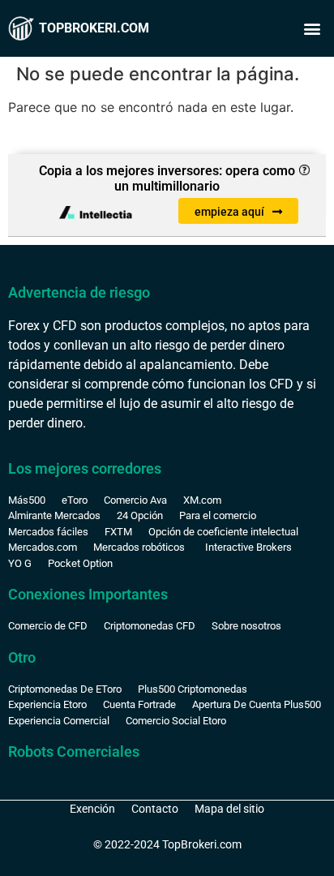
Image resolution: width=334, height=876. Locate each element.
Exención (92, 808)
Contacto (154, 808)
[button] (312, 28)
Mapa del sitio (229, 808)
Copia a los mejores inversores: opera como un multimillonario (167, 178)
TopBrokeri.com (94, 28)
